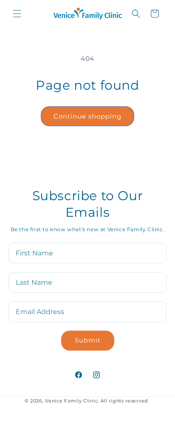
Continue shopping (87, 116)
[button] (17, 13)
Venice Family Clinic (71, 401)
